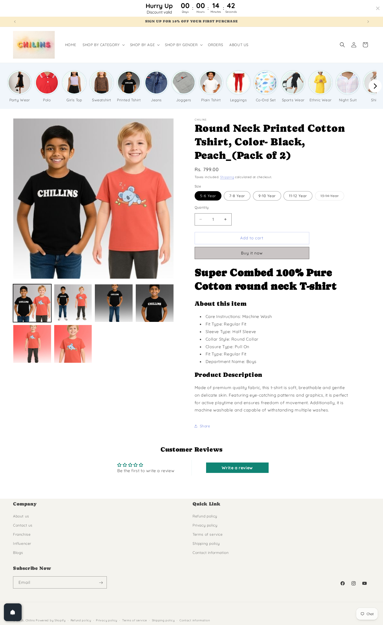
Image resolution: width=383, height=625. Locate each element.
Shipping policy (206, 543)
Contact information (210, 552)
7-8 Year (237, 195)
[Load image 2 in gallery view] (73, 303)
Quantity (202, 207)
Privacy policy (205, 525)
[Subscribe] (101, 583)
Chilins (30, 620)
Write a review (237, 468)
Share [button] (205, 426)
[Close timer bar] (378, 8)
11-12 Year (298, 195)
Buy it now (252, 253)
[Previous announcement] (15, 22)
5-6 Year (208, 195)
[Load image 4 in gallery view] (154, 303)
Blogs (18, 552)
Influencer (22, 543)
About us (21, 516)
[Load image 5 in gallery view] (32, 344)
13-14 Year (332, 197)
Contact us (23, 525)
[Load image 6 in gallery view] (73, 344)
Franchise (21, 534)
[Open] (13, 612)
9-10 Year (267, 195)
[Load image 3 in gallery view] (114, 303)
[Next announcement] (368, 22)
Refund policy (205, 516)
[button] (103, 44)
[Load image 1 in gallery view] (32, 303)
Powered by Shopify (51, 620)
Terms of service (208, 534)
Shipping (227, 177)
